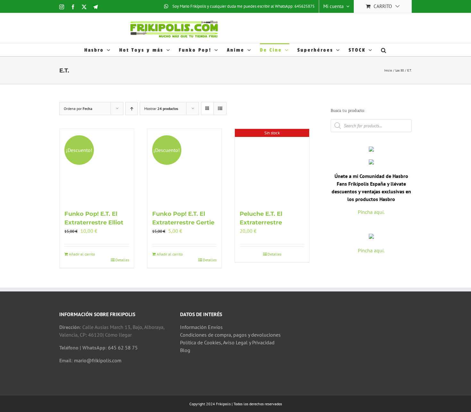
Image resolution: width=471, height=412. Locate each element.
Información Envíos (201, 327)
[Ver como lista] (220, 108)
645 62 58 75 (123, 347)
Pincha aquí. (371, 212)
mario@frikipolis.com (97, 360)
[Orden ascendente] (131, 108)
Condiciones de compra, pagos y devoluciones (230, 335)
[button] (384, 49)
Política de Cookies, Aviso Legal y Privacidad (227, 342)
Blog (185, 350)
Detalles (122, 259)
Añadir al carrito (82, 254)
